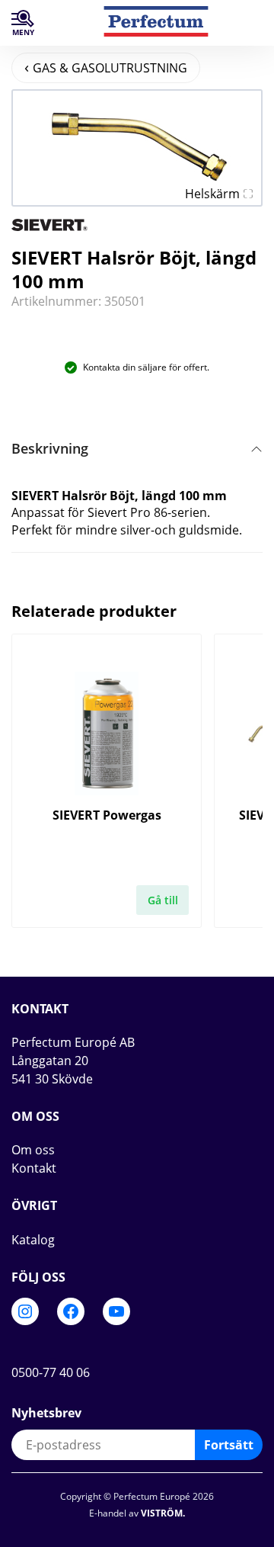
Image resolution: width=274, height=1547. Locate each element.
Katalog (33, 1239)
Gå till (163, 900)
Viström (162, 1513)
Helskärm (212, 193)
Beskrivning (49, 448)
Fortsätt (228, 1444)
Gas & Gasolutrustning (110, 67)
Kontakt (33, 1168)
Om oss (33, 1149)
